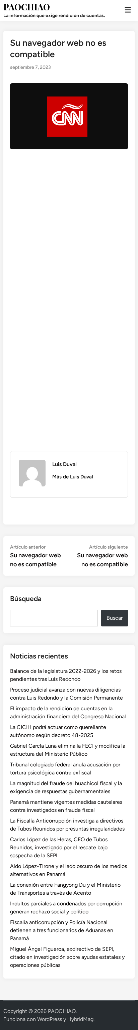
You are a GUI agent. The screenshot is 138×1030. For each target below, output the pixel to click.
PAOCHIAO (26, 7)
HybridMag (80, 1019)
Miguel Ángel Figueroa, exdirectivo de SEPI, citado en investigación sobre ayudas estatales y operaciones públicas (67, 957)
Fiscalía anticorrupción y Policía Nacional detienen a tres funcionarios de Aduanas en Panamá (61, 930)
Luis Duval (64, 464)
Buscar (115, 618)
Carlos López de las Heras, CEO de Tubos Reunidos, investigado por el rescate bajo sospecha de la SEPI (59, 847)
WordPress (49, 1019)
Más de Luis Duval (72, 477)
